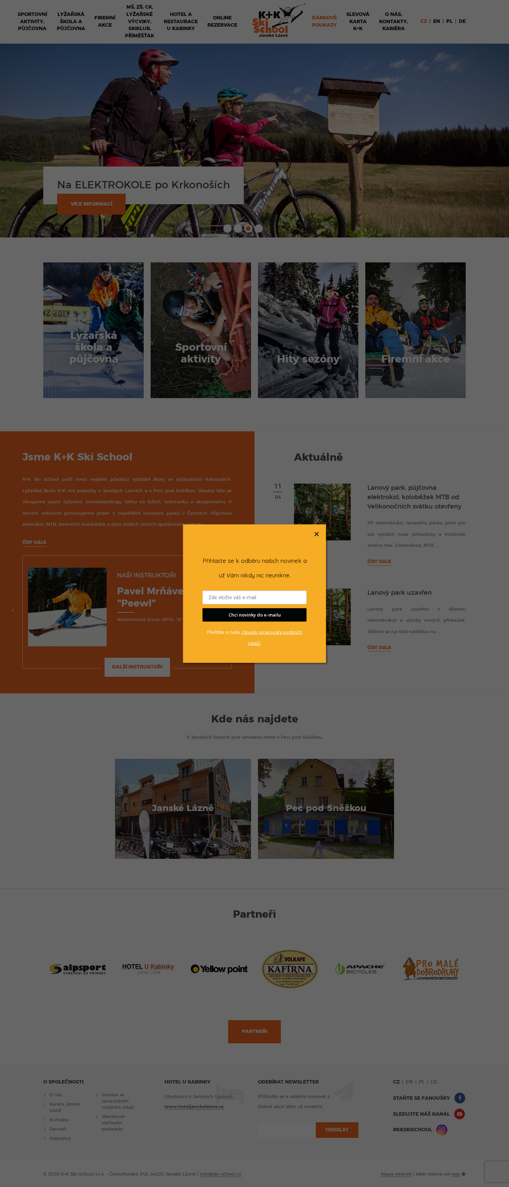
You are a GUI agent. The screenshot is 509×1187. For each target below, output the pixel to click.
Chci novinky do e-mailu (255, 615)
